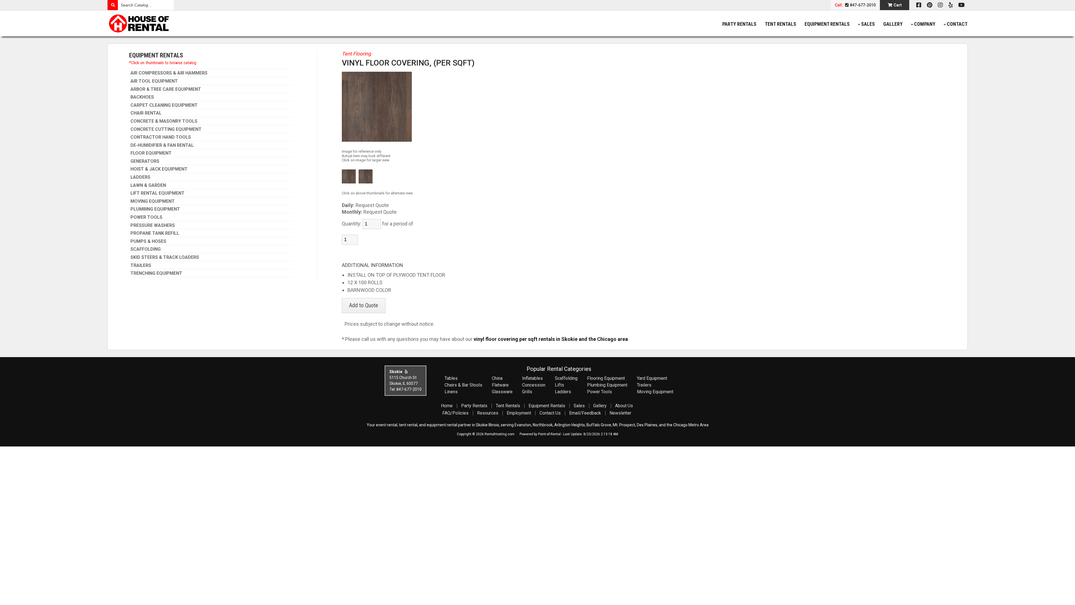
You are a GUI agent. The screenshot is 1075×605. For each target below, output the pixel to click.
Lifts (559, 385)
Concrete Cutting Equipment (166, 129)
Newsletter (620, 413)
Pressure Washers (152, 225)
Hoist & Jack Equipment (159, 169)
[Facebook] (918, 5)
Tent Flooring (356, 54)
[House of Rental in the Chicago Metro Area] (215, 24)
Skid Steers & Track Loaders (164, 257)
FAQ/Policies (455, 413)
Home (447, 405)
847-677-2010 (862, 5)
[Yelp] (950, 5)
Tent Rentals (780, 24)
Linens (451, 391)
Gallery (893, 24)
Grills (527, 391)
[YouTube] (961, 5)
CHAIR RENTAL (146, 113)
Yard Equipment (652, 378)
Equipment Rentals (827, 24)
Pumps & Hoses (148, 241)
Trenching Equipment (156, 273)
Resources (487, 413)
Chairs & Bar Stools (463, 385)
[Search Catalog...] (113, 5)
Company (924, 24)
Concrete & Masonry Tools (163, 121)
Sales (868, 24)
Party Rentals (739, 24)
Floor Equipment (151, 153)
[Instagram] (940, 5)
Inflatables (532, 378)
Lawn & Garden (148, 185)
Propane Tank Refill (154, 233)
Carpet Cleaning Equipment (164, 105)
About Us (624, 405)
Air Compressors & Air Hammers (168, 73)
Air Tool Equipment (154, 81)
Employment (519, 413)
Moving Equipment (152, 201)
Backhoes (142, 97)
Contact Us (550, 413)
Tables (451, 378)
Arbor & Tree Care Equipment (165, 89)
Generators (144, 161)
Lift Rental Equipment (157, 193)
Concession (533, 385)
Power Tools (146, 217)
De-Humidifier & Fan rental (162, 145)
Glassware (502, 391)
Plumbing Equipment (155, 209)
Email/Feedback (585, 413)
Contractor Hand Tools (160, 137)
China (497, 378)
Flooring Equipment (606, 378)
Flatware (500, 385)
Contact (957, 24)
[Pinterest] (929, 5)
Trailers (140, 265)
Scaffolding (145, 249)
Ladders (140, 177)
